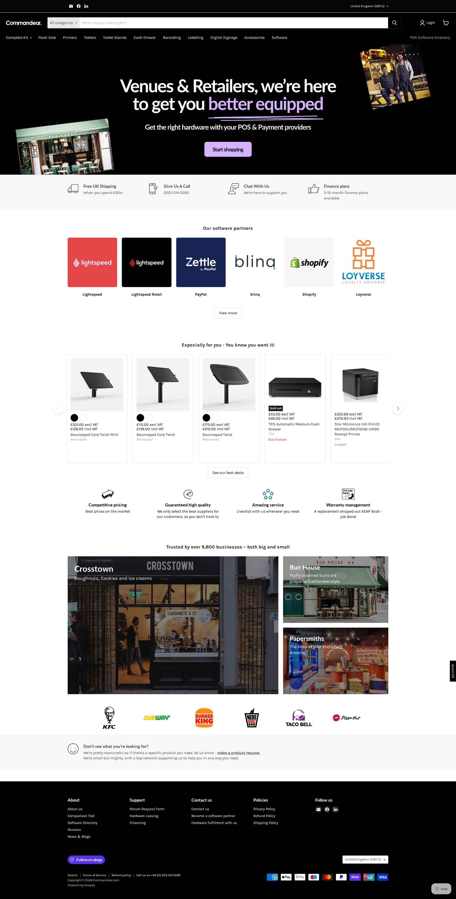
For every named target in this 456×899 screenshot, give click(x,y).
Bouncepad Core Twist (156, 434)
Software (279, 37)
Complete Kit (17, 37)
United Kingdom (368, 6)
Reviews (74, 829)
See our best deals (228, 472)
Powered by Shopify (81, 885)
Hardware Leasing (144, 816)
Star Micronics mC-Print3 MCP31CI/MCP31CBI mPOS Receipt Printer (357, 429)
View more (228, 313)
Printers (70, 37)
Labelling (195, 37)
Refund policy (121, 875)
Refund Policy (264, 816)
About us (75, 809)
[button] (428, 23)
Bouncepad (79, 439)
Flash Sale (47, 37)
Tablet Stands (115, 37)
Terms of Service (94, 875)
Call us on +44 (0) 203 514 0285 (158, 875)
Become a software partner (213, 816)
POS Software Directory (430, 37)
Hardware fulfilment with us (214, 823)
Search (73, 875)
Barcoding (172, 37)
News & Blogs (79, 836)
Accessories (254, 37)
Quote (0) (453, 671)
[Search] (394, 22)
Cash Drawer (145, 37)
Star (338, 439)
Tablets (90, 37)
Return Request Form (147, 809)
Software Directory (82, 823)
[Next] (398, 408)
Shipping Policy (265, 823)
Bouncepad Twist (217, 434)
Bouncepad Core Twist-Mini (95, 434)
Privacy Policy (264, 809)
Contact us (200, 809)
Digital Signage (223, 37)
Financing (138, 823)
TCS (271, 434)
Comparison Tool (81, 816)
